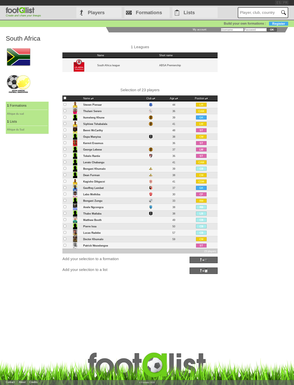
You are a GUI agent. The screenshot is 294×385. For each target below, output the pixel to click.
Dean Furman (91, 175)
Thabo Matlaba (92, 213)
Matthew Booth (92, 220)
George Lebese (92, 149)
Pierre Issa (89, 226)
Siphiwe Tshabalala (95, 123)
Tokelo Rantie (91, 155)
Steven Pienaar (92, 104)
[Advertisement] (126, 303)
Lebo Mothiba (91, 194)
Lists (189, 12)
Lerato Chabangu (93, 162)
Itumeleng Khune (93, 117)
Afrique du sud (15, 113)
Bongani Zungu (92, 200)
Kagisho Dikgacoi (94, 181)
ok (272, 29)
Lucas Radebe (92, 232)
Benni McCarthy (93, 130)
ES (278, 2)
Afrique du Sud (15, 129)
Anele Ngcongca (93, 207)
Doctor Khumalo (93, 239)
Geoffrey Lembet (93, 187)
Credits (33, 382)
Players (96, 12)
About (22, 382)
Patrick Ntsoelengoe (95, 245)
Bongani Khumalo (94, 168)
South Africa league (108, 65)
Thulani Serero (92, 111)
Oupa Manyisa (92, 136)
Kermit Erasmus (93, 143)
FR (285, 2)
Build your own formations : (254, 23)
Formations (149, 12)
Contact (10, 382)
